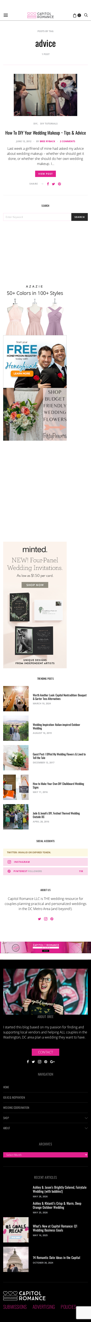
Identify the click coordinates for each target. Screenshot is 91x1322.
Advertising (44, 1306)
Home (6, 1087)
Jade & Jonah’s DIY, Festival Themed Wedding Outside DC (56, 815)
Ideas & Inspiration (14, 1097)
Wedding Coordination (16, 1107)
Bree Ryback (47, 141)
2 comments (67, 141)
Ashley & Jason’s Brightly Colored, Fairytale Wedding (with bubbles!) (60, 1189)
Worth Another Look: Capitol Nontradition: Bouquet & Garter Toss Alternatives (60, 697)
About (6, 1128)
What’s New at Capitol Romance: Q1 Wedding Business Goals (55, 1228)
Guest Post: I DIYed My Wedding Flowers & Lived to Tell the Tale (59, 756)
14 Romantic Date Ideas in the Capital (56, 1257)
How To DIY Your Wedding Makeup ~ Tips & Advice (45, 132)
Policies (68, 1306)
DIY (35, 123)
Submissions (15, 1306)
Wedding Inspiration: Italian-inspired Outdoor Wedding (56, 726)
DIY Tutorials (49, 123)
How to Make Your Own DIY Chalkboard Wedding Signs (58, 785)
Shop (6, 1118)
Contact (45, 1052)
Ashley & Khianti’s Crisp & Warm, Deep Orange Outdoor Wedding (57, 1205)
